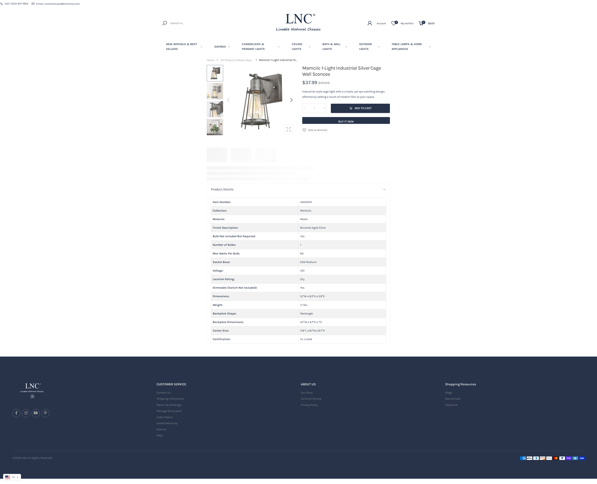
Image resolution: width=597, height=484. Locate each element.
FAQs (160, 435)
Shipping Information (170, 398)
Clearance (451, 405)
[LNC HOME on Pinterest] (45, 413)
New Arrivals (452, 398)
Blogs (448, 392)
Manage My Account (169, 411)
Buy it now (346, 121)
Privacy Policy (309, 405)
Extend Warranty (167, 423)
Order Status (165, 417)
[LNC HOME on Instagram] (26, 413)
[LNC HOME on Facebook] (16, 413)
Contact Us (164, 392)
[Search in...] (165, 23)
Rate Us (161, 429)
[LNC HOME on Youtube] (36, 413)
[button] (291, 100)
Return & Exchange (169, 405)
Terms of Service (311, 398)
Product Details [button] (222, 189)
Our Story (306, 392)
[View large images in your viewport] (289, 129)
